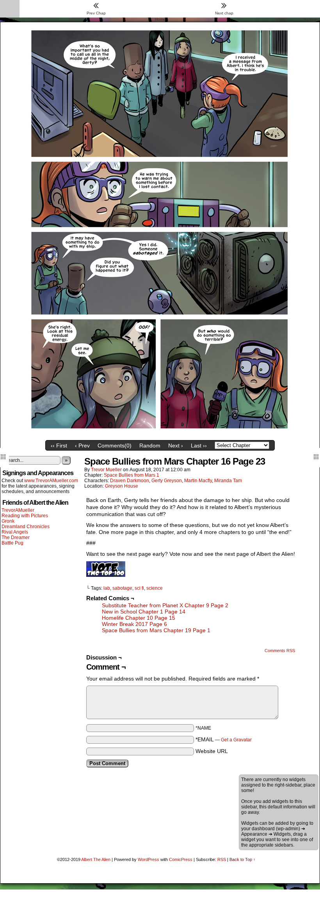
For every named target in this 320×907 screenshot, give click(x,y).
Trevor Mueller (106, 469)
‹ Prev (82, 445)
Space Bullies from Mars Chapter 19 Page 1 (156, 630)
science (154, 588)
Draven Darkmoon (129, 480)
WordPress (148, 859)
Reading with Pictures (25, 515)
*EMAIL (224, 739)
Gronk (8, 521)
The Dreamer (16, 537)
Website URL (212, 751)
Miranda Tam (228, 480)
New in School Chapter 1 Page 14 (143, 611)
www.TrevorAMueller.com (51, 480)
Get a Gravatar (236, 740)
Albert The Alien (95, 859)
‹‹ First (59, 445)
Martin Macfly (198, 480)
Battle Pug (12, 543)
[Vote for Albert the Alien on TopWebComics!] (105, 575)
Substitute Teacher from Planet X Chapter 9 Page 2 (165, 605)
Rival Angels (15, 532)
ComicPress (180, 859)
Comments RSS (280, 650)
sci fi (139, 588)
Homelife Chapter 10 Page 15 (138, 618)
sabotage (122, 588)
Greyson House (121, 486)
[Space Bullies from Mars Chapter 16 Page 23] (160, 434)
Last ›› (199, 445)
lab (106, 588)
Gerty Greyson (166, 480)
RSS (221, 859)
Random (149, 445)
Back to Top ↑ (242, 859)
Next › (175, 445)
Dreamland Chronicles (26, 526)
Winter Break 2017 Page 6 (134, 624)
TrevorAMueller (18, 510)
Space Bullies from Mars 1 (131, 475)
